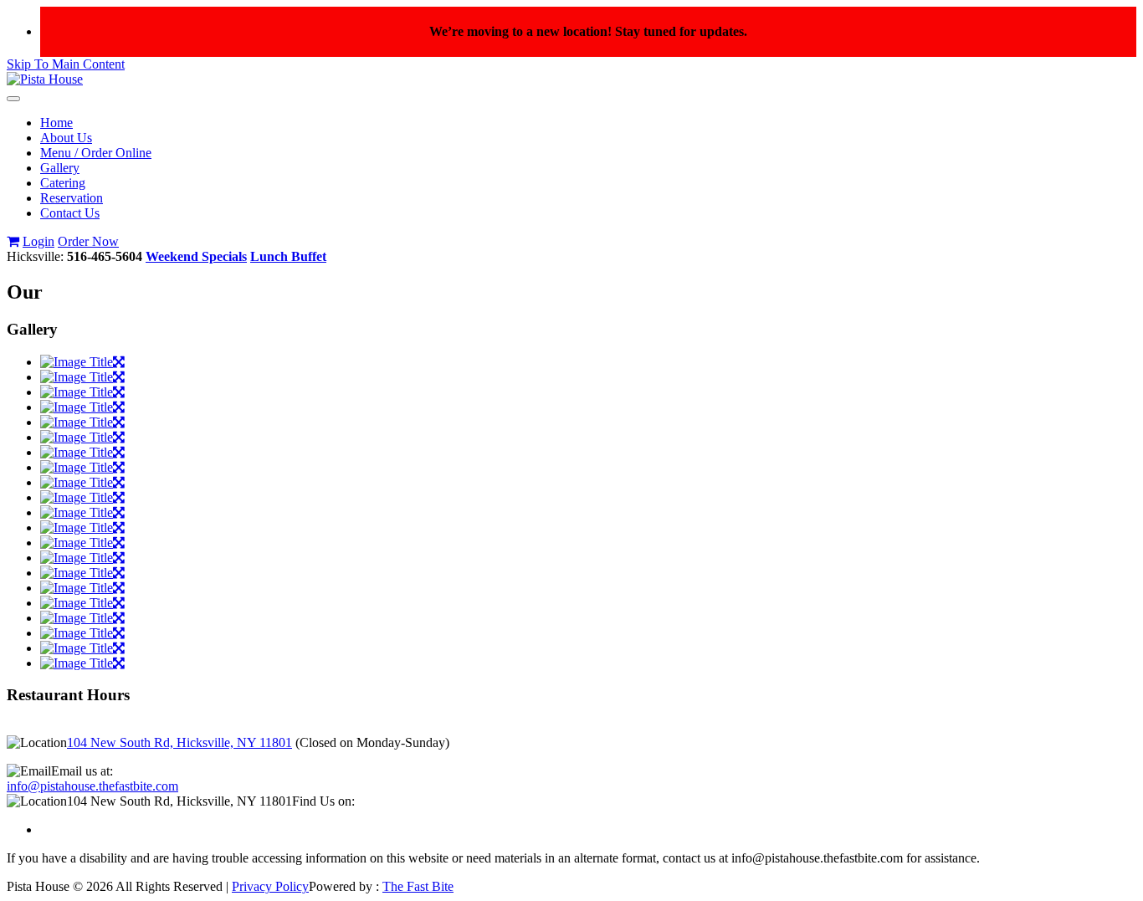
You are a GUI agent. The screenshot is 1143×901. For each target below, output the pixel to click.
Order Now (88, 241)
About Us (66, 138)
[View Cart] (13, 241)
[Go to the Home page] (45, 79)
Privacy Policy (270, 886)
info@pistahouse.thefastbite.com (92, 786)
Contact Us (70, 213)
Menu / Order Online (95, 153)
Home (56, 122)
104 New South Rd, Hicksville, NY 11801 (179, 742)
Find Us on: (323, 801)
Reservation (71, 198)
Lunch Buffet (288, 256)
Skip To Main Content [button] (66, 64)
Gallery (59, 168)
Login (38, 241)
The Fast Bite (418, 886)
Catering (62, 183)
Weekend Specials (196, 256)
